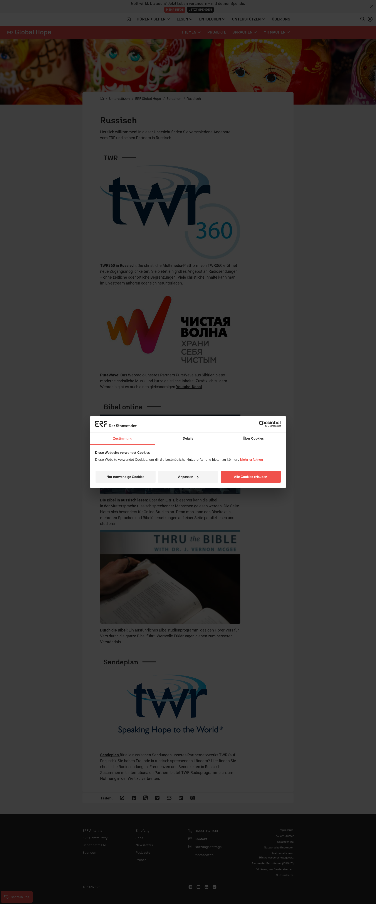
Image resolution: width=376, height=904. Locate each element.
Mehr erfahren (251, 459)
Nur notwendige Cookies (125, 477)
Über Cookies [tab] (253, 438)
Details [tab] (188, 438)
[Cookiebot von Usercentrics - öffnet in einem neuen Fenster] (262, 424)
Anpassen (185, 477)
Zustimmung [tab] (123, 438)
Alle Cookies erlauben (250, 477)
